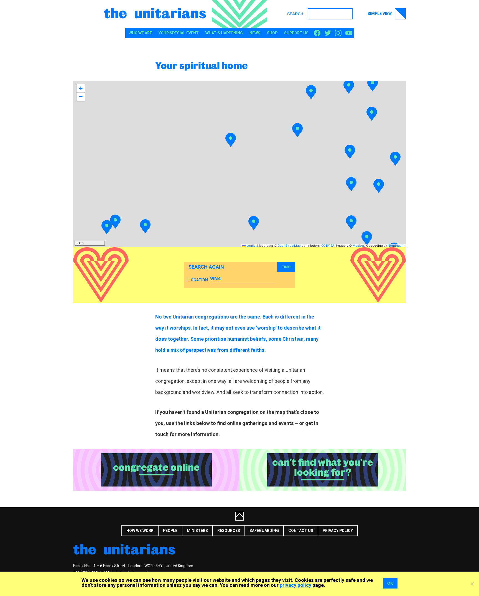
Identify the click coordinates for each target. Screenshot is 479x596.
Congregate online (156, 467)
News (254, 33)
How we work (140, 531)
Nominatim (396, 245)
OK (390, 583)
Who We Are (140, 33)
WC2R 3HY (153, 566)
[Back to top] (239, 516)
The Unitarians (155, 12)
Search (295, 14)
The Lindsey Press (371, 530)
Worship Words (415, 530)
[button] (348, 87)
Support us (296, 33)
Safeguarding (264, 531)
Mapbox (359, 245)
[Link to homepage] (239, 13)
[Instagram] (338, 33)
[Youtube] (348, 33)
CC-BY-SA (327, 245)
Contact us (300, 531)
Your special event (179, 33)
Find (286, 267)
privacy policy (295, 585)
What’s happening (224, 33)
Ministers (197, 531)
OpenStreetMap (289, 245)
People (170, 531)
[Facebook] (317, 33)
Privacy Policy (338, 531)
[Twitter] (327, 33)
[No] (472, 584)
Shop (272, 33)
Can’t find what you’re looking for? (322, 467)
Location (198, 280)
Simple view (380, 14)
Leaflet (251, 245)
